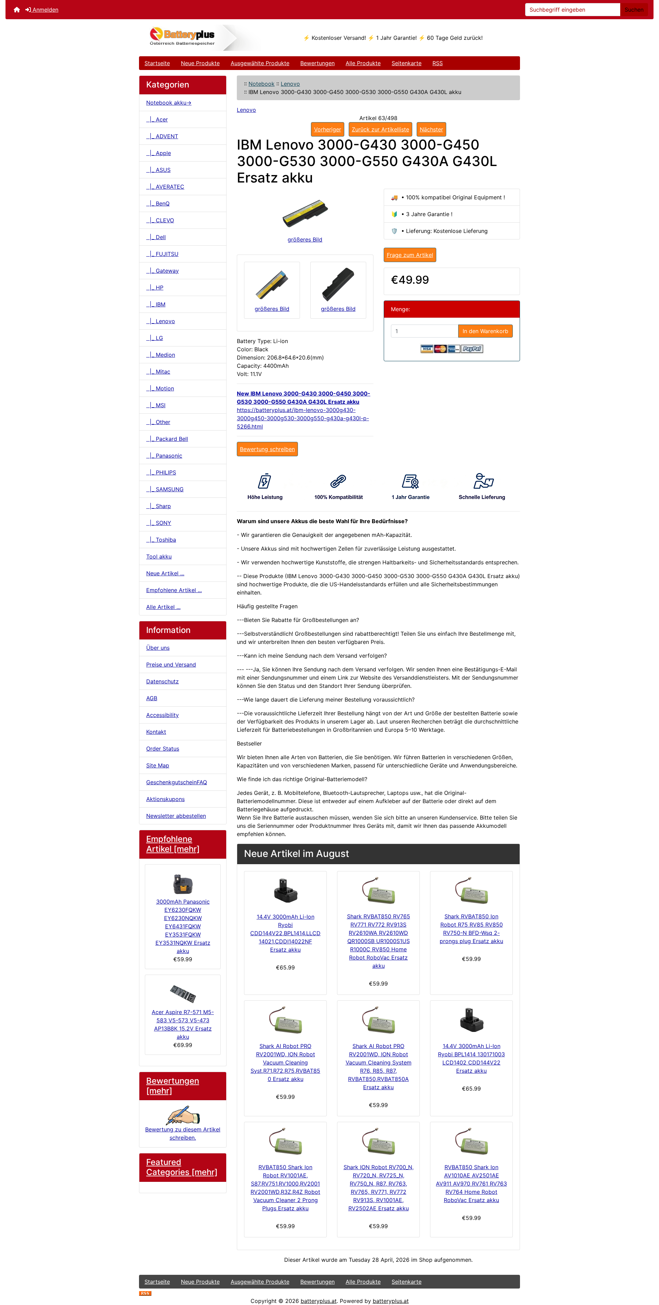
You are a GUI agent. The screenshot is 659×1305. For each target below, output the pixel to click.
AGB (151, 698)
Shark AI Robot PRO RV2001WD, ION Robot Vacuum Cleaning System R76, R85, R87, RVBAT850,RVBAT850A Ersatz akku (379, 1067)
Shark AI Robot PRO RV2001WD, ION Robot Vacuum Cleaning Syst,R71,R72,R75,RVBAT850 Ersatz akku (285, 1062)
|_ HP (154, 287)
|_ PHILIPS (161, 472)
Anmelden (44, 9)
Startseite (157, 63)
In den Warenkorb (485, 331)
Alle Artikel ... (163, 606)
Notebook (261, 83)
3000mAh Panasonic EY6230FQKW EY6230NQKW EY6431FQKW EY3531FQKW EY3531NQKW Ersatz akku (182, 926)
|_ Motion (160, 388)
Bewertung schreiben (267, 449)
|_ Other (158, 422)
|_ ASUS (158, 169)
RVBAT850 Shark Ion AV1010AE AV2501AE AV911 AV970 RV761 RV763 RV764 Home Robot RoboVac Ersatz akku (471, 1183)
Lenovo (290, 83)
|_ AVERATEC (165, 186)
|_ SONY (158, 522)
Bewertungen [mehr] (172, 1086)
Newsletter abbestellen (176, 815)
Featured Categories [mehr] (182, 1167)
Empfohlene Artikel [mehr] (173, 844)
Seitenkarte (406, 63)
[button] (646, 1271)
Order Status (162, 748)
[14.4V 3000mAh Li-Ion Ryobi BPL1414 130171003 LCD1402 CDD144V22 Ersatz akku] (471, 1020)
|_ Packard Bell (167, 438)
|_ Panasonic (164, 455)
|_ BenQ (158, 203)
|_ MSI (155, 405)
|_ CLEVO (160, 220)
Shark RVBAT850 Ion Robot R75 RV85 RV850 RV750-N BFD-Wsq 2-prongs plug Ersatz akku (471, 928)
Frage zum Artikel (410, 254)
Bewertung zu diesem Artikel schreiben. (182, 1133)
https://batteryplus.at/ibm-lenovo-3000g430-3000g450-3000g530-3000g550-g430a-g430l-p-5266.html (303, 418)
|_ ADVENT (162, 136)
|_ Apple (158, 153)
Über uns (158, 647)
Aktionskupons (165, 799)
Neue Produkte (200, 63)
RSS (437, 63)
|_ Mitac (158, 371)
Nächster (431, 129)
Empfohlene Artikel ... (174, 590)
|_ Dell (156, 237)
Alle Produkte (363, 63)
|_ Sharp (158, 506)
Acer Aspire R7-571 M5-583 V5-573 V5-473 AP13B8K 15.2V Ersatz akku (183, 1024)
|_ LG (154, 337)
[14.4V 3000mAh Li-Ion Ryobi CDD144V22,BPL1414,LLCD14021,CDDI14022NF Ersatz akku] (285, 890)
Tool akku (159, 556)
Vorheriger (327, 129)
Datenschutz (162, 681)
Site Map (157, 765)
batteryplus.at (319, 1300)
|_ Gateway (162, 270)
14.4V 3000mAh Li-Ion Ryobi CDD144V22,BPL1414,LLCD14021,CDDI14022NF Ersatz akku (285, 933)
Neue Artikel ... (165, 573)
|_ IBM (155, 304)
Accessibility (162, 715)
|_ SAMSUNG (165, 489)
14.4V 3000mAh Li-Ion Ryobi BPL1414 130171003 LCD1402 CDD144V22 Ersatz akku (471, 1058)
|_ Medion (160, 354)
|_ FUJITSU (162, 253)
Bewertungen (317, 63)
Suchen (634, 9)
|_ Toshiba (161, 539)
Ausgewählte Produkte (260, 63)
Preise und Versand (171, 664)
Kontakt (156, 731)
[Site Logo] (202, 38)
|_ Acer (157, 119)
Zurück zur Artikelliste (380, 129)
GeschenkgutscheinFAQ (176, 782)
